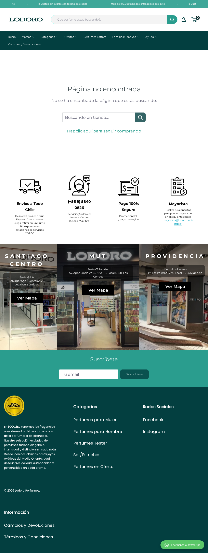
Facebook (153, 420)
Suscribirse (134, 374)
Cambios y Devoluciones (29, 525)
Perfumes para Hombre (97, 431)
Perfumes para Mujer (95, 420)
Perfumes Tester (90, 443)
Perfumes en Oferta (93, 466)
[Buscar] (172, 19)
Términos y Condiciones (28, 537)
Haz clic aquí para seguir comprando (104, 131)
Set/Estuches (87, 455)
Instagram (154, 431)
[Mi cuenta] (184, 19)
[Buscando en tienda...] (140, 117)
